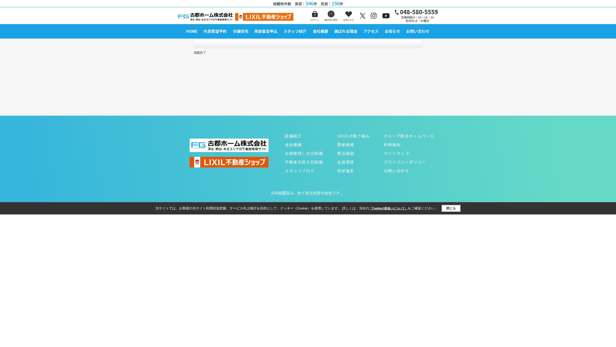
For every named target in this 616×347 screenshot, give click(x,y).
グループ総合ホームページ (409, 136)
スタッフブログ (299, 171)
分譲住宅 (240, 31)
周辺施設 (345, 153)
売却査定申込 (265, 31)
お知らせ (392, 31)
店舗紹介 (293, 136)
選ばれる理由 (345, 31)
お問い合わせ (417, 31)
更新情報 (345, 144)
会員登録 (345, 162)
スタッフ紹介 (295, 31)
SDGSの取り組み (353, 136)
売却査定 (345, 171)
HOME (192, 31)
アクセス (371, 31)
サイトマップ (396, 153)
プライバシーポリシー (405, 162)
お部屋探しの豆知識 (304, 153)
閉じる (451, 208)
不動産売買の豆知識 (304, 162)
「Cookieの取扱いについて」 (388, 208)
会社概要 (320, 31)
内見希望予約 (215, 31)
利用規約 (392, 144)
